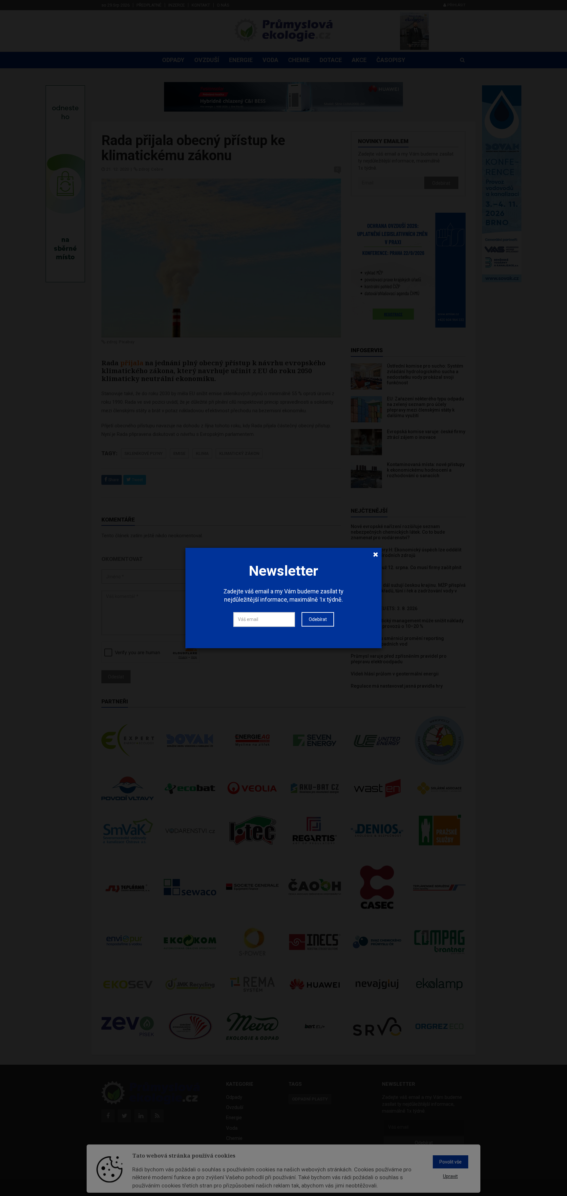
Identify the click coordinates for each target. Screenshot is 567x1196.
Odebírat (318, 619)
